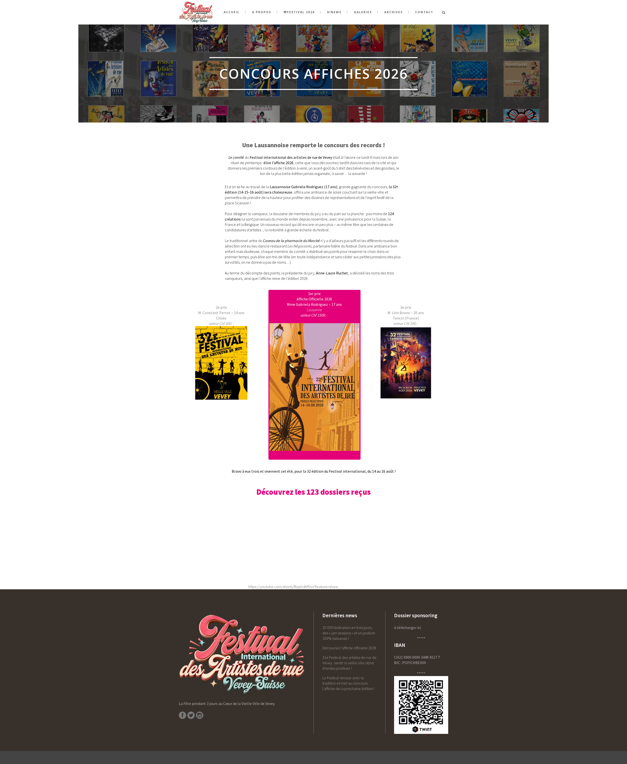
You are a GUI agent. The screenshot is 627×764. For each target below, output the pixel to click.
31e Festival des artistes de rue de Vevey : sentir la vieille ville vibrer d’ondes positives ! (349, 663)
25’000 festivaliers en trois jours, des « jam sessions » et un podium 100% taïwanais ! (348, 633)
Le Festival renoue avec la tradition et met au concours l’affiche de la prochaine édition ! (348, 683)
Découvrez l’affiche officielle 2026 (349, 647)
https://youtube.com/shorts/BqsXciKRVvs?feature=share (293, 586)
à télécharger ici (407, 627)
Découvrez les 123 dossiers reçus (313, 492)
